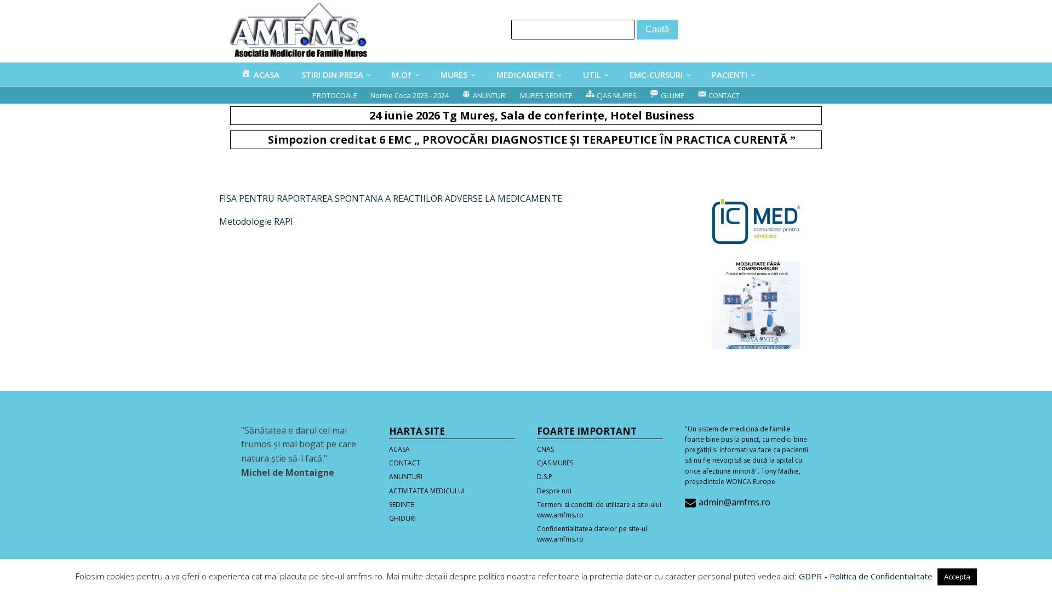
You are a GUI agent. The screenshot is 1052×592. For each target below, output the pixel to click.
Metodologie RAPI (256, 221)
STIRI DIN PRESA (332, 74)
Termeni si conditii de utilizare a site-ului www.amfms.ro (599, 510)
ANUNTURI (405, 476)
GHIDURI (402, 518)
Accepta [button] (957, 577)
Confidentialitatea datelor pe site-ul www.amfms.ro (592, 534)
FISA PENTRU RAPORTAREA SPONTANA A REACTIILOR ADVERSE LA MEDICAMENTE (390, 198)
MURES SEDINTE (546, 95)
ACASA (399, 449)
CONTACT (404, 463)
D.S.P (544, 476)
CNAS (545, 449)
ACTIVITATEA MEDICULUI (427, 491)
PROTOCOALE (334, 95)
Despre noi (554, 491)
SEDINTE (401, 504)
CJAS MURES (555, 463)
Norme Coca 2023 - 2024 (409, 95)
